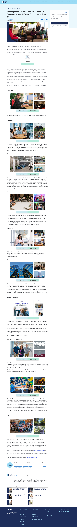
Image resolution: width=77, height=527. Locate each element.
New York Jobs (34, 511)
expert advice (29, 465)
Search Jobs (22, 514)
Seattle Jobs (34, 514)
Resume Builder (43, 1)
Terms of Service (62, 25)
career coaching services (27, 466)
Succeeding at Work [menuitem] (26, 5)
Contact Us (22, 522)
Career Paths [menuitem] (18, 5)
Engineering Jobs (35, 516)
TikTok (25, 467)
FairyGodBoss (22, 524)
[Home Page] (5, 2)
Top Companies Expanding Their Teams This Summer (19, 501)
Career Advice (9, 8)
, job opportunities (34, 465)
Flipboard (29, 467)
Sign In (73, 1)
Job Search (14, 8)
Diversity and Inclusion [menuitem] (36, 5)
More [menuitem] (44, 5)
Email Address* (54, 18)
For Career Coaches (48, 515)
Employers (68, 1)
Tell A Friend (47, 517)
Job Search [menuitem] (11, 5)
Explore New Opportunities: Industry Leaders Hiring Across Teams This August (40, 489)
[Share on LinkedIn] (44, 19)
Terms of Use (22, 519)
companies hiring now (18, 466)
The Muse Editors (10, 19)
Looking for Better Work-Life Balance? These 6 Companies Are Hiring (40, 501)
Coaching (54, 1)
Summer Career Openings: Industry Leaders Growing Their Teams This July (40, 495)
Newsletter (60, 1)
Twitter (15, 467)
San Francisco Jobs (35, 512)
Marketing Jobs (35, 517)
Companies (36, 1)
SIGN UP (59, 23)
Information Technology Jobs (37, 519)
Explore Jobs (33, 110)
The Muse (16, 475)
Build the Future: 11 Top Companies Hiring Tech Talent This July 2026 (19, 495)
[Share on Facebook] (39, 19)
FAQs (21, 512)
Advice (49, 1)
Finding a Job (18, 8)
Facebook (44, 466)
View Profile (22, 110)
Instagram (22, 467)
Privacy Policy (22, 521)
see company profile (19, 483)
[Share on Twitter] (42, 19)
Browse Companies (23, 516)
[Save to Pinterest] (46, 23)
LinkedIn (18, 467)
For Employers (47, 511)
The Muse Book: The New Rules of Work (50, 513)
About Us (21, 511)
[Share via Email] (47, 19)
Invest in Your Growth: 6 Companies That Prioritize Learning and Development (19, 489)
